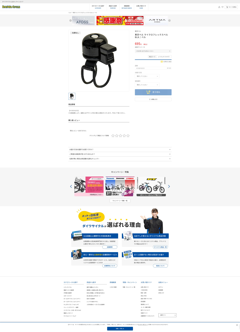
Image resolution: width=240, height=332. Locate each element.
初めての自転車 (91, 298)
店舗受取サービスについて (147, 316)
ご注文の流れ (144, 290)
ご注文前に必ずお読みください (145, 51)
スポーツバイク (68, 296)
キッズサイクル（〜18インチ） (71, 304)
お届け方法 (138, 72)
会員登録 (160, 290)
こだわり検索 (113, 287)
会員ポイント (144, 313)
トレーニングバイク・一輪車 (71, 307)
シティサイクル (68, 287)
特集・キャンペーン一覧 (129, 287)
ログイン (160, 287)
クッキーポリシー (143, 324)
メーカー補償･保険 (145, 307)
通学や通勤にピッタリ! (92, 287)
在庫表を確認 (167, 61)
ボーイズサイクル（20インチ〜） (72, 301)
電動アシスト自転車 (69, 290)
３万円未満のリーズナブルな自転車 (95, 304)
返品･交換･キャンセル (146, 298)
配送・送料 (143, 293)
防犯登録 (143, 301)
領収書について (145, 304)
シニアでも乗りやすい (92, 301)
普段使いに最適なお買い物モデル (95, 290)
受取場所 (137, 81)
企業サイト (163, 315)
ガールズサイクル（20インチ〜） (72, 298)
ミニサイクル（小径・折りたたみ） (73, 310)
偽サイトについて (145, 310)
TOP (69, 12)
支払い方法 (143, 296)
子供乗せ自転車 (68, 293)
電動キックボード (68, 313)
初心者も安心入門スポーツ (93, 296)
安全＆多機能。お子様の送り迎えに (96, 293)
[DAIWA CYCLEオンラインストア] (10, 7)
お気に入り (161, 293)
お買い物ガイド (145, 287)
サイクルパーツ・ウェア (70, 316)
